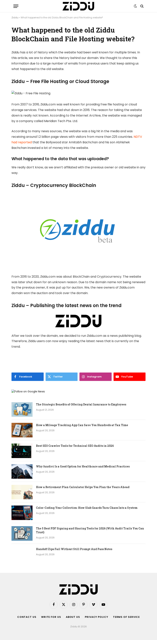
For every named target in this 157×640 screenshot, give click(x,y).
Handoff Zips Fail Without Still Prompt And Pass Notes (74, 549)
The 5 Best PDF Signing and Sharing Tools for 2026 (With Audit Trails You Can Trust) (90, 530)
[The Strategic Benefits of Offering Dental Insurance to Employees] (22, 409)
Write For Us (51, 617)
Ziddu (14, 17)
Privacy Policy (96, 617)
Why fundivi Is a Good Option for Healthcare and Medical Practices (83, 466)
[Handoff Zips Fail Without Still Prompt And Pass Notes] (22, 554)
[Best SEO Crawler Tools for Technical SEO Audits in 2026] (22, 451)
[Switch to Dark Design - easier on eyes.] (135, 6)
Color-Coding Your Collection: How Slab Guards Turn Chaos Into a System (86, 508)
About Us (73, 617)
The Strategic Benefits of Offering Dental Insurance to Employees (81, 404)
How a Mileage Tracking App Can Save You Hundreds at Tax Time (82, 425)
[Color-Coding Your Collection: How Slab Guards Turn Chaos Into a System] (22, 512)
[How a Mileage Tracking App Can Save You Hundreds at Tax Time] (22, 430)
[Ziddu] (78, 6)
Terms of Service (126, 617)
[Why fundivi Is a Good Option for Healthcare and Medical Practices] (22, 471)
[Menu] (15, 6)
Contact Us (26, 617)
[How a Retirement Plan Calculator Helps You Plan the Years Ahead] (22, 492)
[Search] (142, 6)
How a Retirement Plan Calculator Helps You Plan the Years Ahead (82, 487)
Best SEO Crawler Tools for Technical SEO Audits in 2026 (75, 446)
